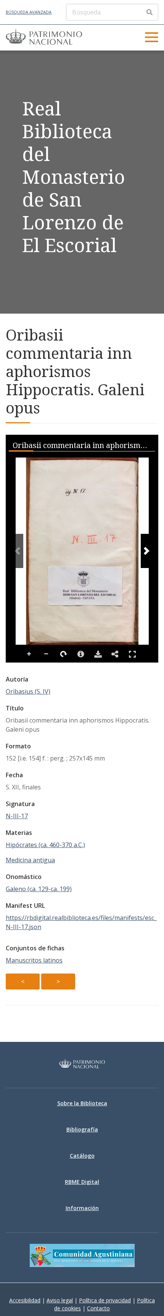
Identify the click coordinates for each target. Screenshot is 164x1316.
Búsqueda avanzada (28, 12)
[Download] (98, 654)
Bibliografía (82, 1129)
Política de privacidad (105, 1300)
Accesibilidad (24, 1300)
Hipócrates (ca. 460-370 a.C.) (45, 845)
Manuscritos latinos (34, 960)
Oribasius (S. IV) (28, 691)
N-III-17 (17, 816)
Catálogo (82, 1155)
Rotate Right (63, 654)
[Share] (115, 654)
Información (82, 1208)
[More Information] (80, 654)
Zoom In (29, 654)
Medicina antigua (30, 860)
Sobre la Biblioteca (82, 1103)
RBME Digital (82, 1181)
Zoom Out (46, 654)
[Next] (146, 551)
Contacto (98, 1308)
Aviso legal (60, 1300)
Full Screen (132, 654)
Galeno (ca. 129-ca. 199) (39, 889)
